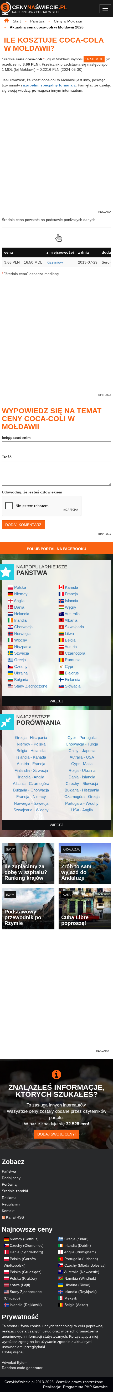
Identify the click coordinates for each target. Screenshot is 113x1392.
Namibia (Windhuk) (80, 1278)
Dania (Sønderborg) (26, 1252)
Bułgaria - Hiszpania (82, 790)
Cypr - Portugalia (82, 737)
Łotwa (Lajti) (20, 1285)
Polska (20, 587)
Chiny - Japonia (82, 750)
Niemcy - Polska (31, 744)
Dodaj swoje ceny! (56, 1134)
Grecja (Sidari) (76, 1239)
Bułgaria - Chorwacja (31, 790)
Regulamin (11, 1204)
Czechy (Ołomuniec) (27, 1245)
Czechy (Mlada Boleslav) (85, 1265)
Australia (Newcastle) (81, 1272)
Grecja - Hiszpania (31, 737)
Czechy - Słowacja (82, 783)
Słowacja (72, 686)
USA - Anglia (82, 810)
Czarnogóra (75, 653)
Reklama (9, 1198)
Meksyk (70, 1298)
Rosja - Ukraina (82, 770)
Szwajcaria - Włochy (31, 810)
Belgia (70, 640)
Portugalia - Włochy (82, 803)
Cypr (69, 666)
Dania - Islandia (82, 777)
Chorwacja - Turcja (82, 744)
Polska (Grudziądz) (26, 1272)
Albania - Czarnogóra (31, 783)
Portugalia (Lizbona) (81, 1259)
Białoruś (72, 673)
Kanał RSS (15, 1217)
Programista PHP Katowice (85, 1387)
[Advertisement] (56, 992)
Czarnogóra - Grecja (82, 796)
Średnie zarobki (15, 1191)
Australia (72, 613)
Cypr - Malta (82, 763)
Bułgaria (21, 679)
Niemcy (21, 594)
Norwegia (22, 633)
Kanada (71, 587)
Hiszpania (22, 646)
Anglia (19, 600)
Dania (19, 607)
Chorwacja (23, 627)
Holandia (21, 613)
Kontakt (8, 1211)
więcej (56, 701)
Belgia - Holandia (31, 750)
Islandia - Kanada (31, 757)
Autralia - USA (82, 757)
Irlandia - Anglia (31, 777)
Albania (71, 620)
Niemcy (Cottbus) (24, 1239)
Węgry (70, 607)
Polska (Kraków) (23, 1278)
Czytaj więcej (12, 1352)
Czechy (21, 666)
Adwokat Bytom (15, 1362)
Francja (71, 594)
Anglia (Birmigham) (80, 1252)
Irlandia (20, 620)
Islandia (71, 600)
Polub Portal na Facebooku (56, 549)
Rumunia (72, 659)
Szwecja (21, 653)
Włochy (20, 640)
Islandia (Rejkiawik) (26, 1305)
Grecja (20, 659)
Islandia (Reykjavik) (80, 1292)
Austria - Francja (31, 763)
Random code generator (22, 1368)
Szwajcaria (74, 627)
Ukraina (21, 673)
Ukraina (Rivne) (77, 1285)
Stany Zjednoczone (30, 686)
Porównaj (9, 1184)
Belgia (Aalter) (76, 1305)
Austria (71, 646)
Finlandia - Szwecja (31, 770)
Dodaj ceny (11, 1178)
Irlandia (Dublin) (77, 1245)
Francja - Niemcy (31, 796)
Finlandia (72, 679)
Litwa (69, 633)
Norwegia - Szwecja (31, 803)
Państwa (9, 1171)
